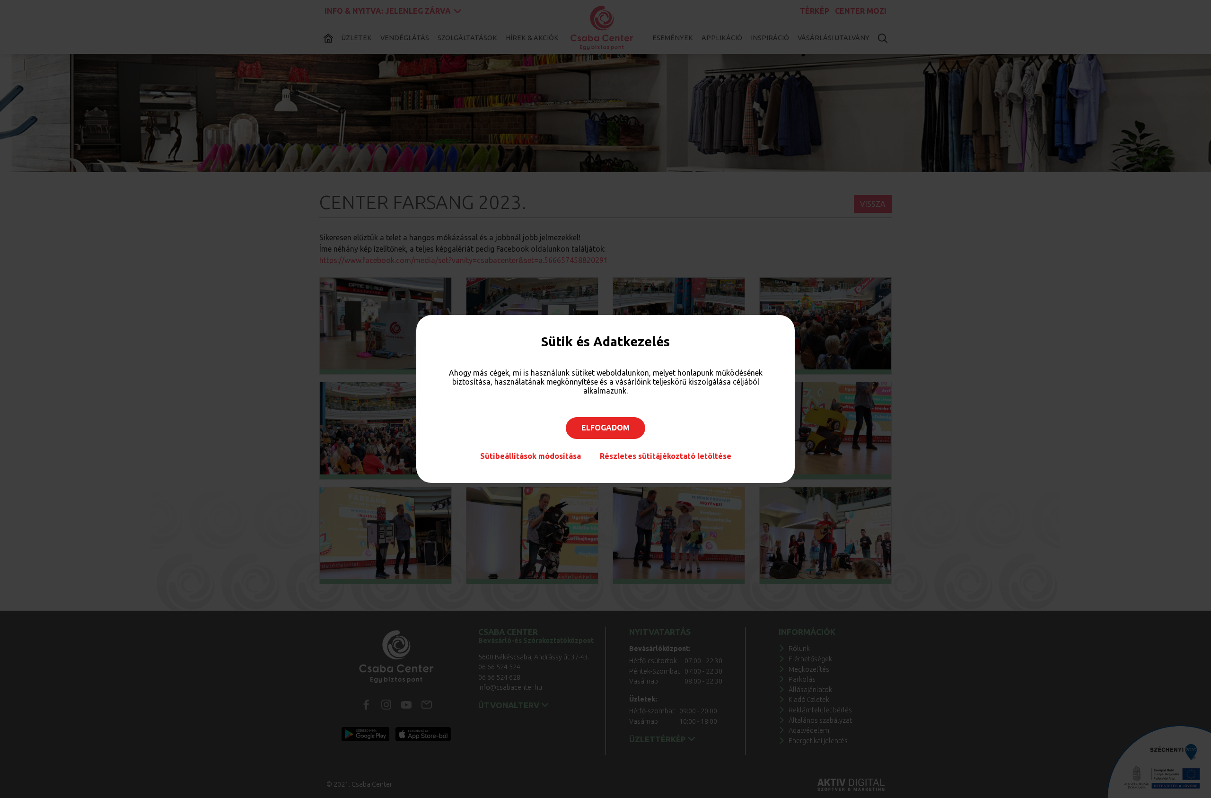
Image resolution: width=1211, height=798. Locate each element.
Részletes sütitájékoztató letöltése (665, 456)
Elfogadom (605, 427)
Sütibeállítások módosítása (530, 456)
